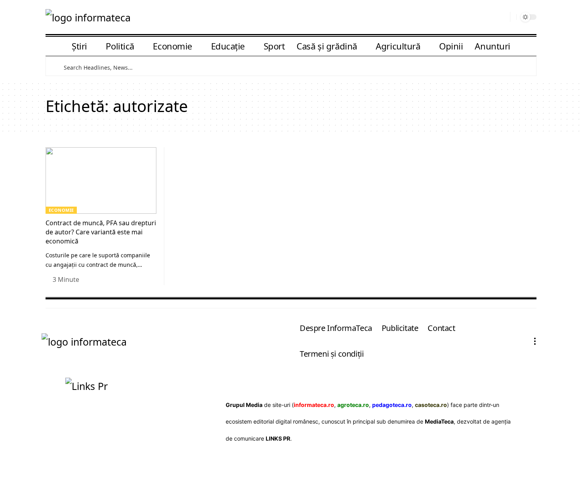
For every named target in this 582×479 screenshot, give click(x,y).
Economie (61, 210)
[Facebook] (477, 17)
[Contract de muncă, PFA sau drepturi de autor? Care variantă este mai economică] (101, 180)
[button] (501, 17)
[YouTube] (488, 17)
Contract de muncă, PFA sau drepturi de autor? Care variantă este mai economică (101, 232)
